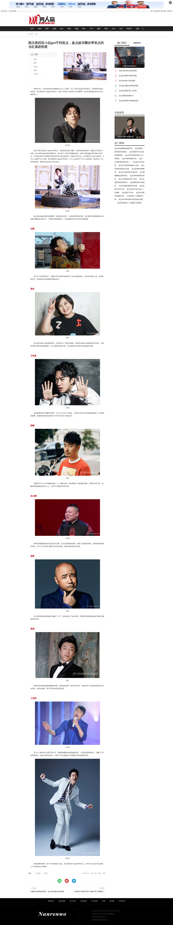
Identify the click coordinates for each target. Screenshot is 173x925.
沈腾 (35, 59)
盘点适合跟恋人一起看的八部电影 (129, 203)
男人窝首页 (4, 11)
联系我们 (51, 901)
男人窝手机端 (12, 11)
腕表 (98, 28)
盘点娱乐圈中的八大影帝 (128, 91)
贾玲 (35, 63)
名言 (121, 28)
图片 (84, 28)
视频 (76, 28)
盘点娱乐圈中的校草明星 (128, 76)
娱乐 (61, 28)
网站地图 (62, 901)
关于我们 (72, 901)
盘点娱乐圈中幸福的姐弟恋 (128, 100)
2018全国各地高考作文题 (128, 186)
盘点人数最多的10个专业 (128, 179)
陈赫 (35, 70)
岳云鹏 (36, 74)
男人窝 (30, 34)
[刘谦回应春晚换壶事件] (130, 127)
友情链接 (83, 901)
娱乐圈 (38, 873)
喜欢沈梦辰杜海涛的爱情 (128, 71)
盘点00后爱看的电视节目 (123, 148)
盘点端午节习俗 (127, 192)
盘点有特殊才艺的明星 (127, 81)
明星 (46, 873)
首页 (32, 28)
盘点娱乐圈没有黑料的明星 (128, 86)
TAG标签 (94, 901)
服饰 (39, 28)
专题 (137, 28)
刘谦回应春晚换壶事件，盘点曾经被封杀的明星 (47, 891)
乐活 (113, 28)
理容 (47, 28)
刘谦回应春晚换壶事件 (130, 66)
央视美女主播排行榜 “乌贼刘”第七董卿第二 (89, 891)
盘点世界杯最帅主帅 (129, 158)
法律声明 (122, 901)
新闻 (69, 28)
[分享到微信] (59, 881)
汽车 (91, 28)
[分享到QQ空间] (74, 881)
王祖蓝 (36, 66)
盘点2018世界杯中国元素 (128, 172)
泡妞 (54, 28)
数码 (106, 28)
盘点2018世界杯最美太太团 (129, 165)
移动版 (112, 901)
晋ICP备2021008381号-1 (100, 920)
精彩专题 (169, 11)
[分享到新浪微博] (67, 881)
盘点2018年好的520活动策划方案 (131, 199)
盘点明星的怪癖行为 (126, 95)
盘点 (36, 34)
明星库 (129, 28)
